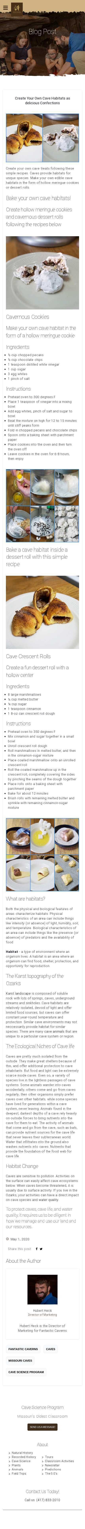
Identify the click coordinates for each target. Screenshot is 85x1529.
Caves (50, 1349)
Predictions (53, 1469)
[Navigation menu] (5, 13)
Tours (49, 1457)
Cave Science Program (26, 1372)
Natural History (22, 1452)
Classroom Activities (59, 1461)
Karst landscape (18, 993)
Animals (17, 1469)
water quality (48, 1200)
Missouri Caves (20, 1360)
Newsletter (52, 1465)
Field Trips (19, 1473)
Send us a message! (42, 1427)
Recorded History (24, 1457)
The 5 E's (51, 1473)
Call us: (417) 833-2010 (42, 1500)
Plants (16, 1465)
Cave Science (21, 1461)
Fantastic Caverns (23, 1349)
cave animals (54, 1031)
